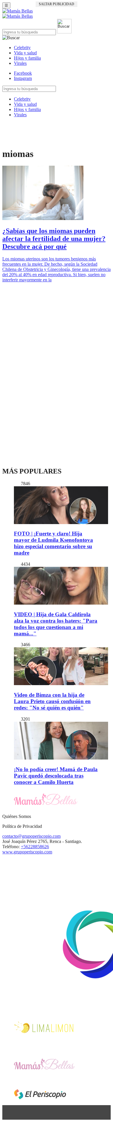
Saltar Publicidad (56, 4)
